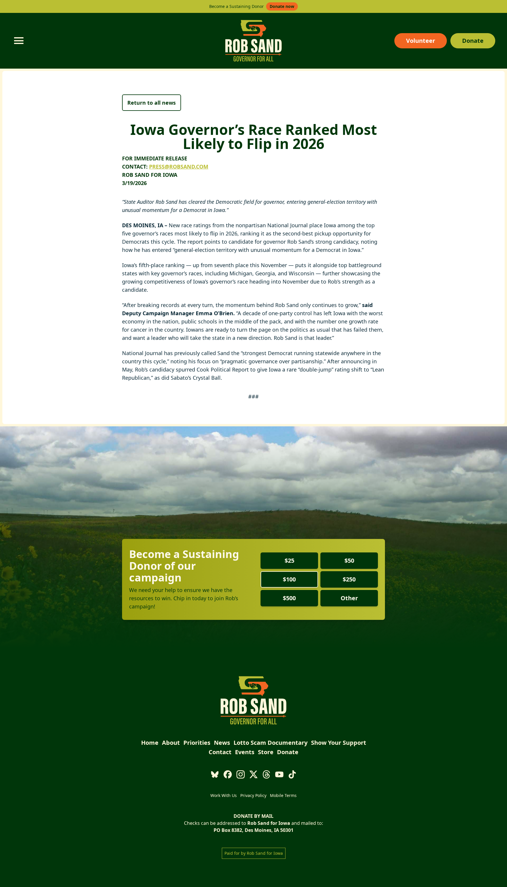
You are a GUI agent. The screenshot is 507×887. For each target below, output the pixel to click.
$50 (349, 560)
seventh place (231, 265)
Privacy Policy (253, 795)
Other (349, 598)
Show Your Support (338, 743)
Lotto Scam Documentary (270, 743)
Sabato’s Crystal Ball (196, 377)
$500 (289, 598)
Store (265, 752)
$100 (289, 579)
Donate (473, 41)
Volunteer (420, 41)
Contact (220, 752)
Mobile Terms (283, 795)
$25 (289, 560)
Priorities (196, 743)
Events (244, 752)
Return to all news (151, 102)
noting (178, 361)
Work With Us (223, 795)
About (171, 743)
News (222, 743)
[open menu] (19, 40)
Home (149, 743)
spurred (185, 369)
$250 (349, 579)
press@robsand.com (178, 166)
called (208, 353)
